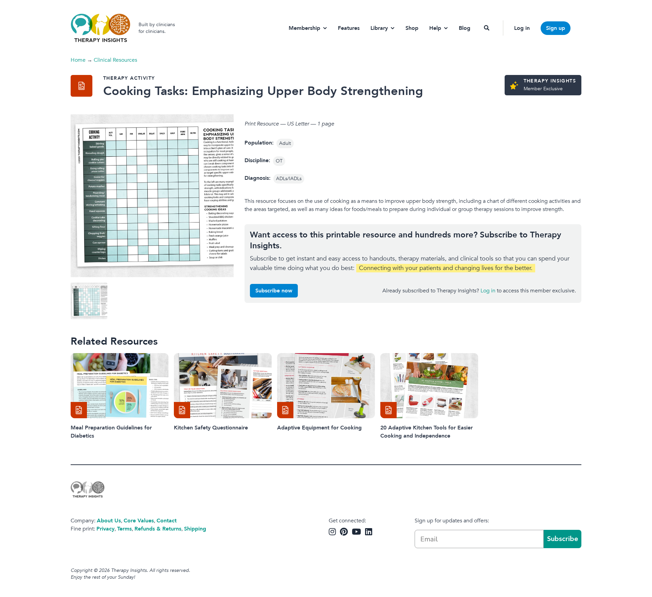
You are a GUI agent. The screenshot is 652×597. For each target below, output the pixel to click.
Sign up (555, 28)
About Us (109, 520)
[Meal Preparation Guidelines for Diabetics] (119, 385)
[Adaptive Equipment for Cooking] (326, 385)
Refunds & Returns (157, 529)
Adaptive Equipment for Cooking (319, 427)
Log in (522, 28)
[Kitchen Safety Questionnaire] (223, 385)
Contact (167, 520)
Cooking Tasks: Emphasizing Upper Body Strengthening (263, 91)
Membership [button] (304, 28)
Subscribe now (273, 290)
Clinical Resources (115, 60)
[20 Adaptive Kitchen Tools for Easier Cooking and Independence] (429, 385)
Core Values (139, 520)
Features (349, 28)
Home (78, 60)
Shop (411, 28)
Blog (464, 28)
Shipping (195, 529)
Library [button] (379, 28)
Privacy (105, 529)
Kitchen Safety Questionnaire (211, 427)
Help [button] (435, 28)
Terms (124, 529)
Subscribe (562, 538)
